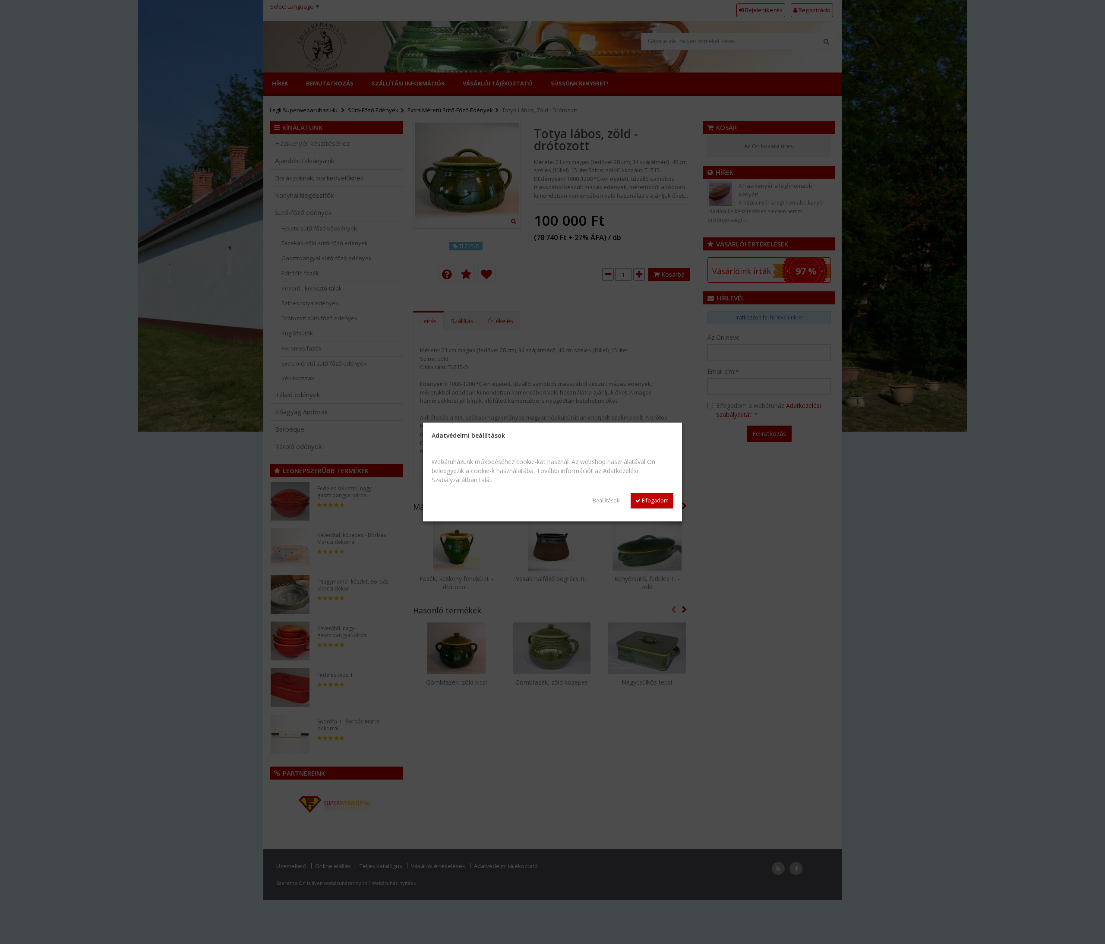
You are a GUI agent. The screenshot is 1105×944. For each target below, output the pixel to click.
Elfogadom (655, 500)
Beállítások (606, 500)
